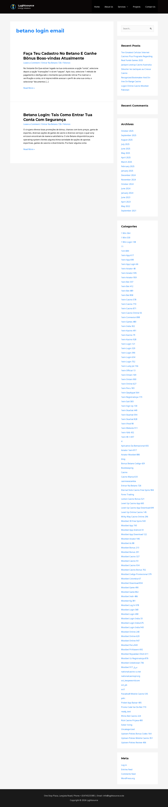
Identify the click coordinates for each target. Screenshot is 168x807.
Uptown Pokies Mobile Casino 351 (137, 738)
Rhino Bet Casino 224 (131, 716)
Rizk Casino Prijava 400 (132, 720)
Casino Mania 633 (129, 476)
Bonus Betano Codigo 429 (133, 463)
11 (122, 246)
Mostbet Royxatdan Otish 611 (134, 654)
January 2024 (127, 193)
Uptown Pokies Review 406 (133, 742)
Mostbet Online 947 (130, 640)
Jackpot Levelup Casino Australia (136, 64)
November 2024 (128, 179)
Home (97, 6)
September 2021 (128, 210)
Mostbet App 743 (129, 525)
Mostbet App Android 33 (132, 530)
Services (122, 6)
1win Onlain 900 (128, 379)
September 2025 (128, 135)
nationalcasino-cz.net (131, 671)
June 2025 (125, 148)
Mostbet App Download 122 (134, 534)
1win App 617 (127, 255)
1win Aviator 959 (129, 277)
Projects (136, 6)
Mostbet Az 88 (127, 543)
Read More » (29, 87)
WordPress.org (128, 778)
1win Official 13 (128, 370)
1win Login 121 (128, 344)
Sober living (126, 724)
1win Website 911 (129, 428)
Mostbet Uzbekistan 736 (132, 662)
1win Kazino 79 (128, 335)
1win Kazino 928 (128, 339)
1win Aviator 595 (129, 273)
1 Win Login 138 (128, 242)
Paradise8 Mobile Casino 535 (134, 693)
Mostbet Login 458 (129, 614)
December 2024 (128, 175)
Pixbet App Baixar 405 (131, 702)
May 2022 (125, 206)
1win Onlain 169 (128, 375)
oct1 (123, 689)
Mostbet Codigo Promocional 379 (136, 574)
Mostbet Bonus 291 (130, 552)
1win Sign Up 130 (129, 406)
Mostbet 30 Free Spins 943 (133, 521)
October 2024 (127, 184)
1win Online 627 (128, 383)
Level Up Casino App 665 (132, 503)
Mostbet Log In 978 (130, 605)
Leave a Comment (31, 62)
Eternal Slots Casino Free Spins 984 (137, 490)
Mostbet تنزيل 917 (129, 667)
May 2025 (125, 153)
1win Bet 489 (127, 290)
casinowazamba (128, 481)
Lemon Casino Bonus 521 (132, 499)
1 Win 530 (125, 237)
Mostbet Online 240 (130, 631)
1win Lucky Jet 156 (129, 366)
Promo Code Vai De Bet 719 (133, 707)
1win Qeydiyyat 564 (130, 392)
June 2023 (125, 197)
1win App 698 (127, 259)
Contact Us (150, 6)
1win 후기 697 (127, 437)
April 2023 (126, 201)
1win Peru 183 (127, 388)
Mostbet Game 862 (129, 592)
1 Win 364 (125, 233)
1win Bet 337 (127, 282)
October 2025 (127, 131)
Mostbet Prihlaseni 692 (132, 649)
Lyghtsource (26, 5)
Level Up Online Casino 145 (134, 512)
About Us (109, 6)
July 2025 (125, 144)
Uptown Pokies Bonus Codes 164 (136, 733)
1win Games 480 (128, 321)
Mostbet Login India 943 (132, 627)
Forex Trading (127, 494)
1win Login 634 (128, 357)
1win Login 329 (128, 348)
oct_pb (124, 685)
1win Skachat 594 (129, 414)
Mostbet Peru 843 (129, 645)
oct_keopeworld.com (130, 680)
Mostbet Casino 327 (130, 556)
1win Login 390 (128, 352)
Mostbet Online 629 (130, 636)
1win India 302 (128, 326)
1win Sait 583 (127, 401)
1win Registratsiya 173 (131, 397)
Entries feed (126, 769)
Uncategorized (128, 729)
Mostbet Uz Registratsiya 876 (134, 658)
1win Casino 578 (128, 299)
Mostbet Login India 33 (132, 618)
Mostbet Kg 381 (128, 600)
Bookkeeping (127, 468)
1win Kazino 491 (128, 330)
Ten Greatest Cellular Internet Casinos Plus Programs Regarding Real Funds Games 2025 (136, 56)
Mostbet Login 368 (129, 609)
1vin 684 (125, 251)
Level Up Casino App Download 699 (137, 507)
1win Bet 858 (127, 295)
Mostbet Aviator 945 (130, 538)
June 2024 (125, 188)
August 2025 (127, 139)
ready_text (126, 711)
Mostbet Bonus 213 (130, 547)
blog (123, 459)
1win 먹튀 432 (127, 432)
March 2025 (126, 162)
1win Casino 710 (128, 304)
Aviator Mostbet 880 (130, 454)
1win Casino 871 (128, 308)
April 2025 (126, 157)
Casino (124, 472)
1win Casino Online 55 (131, 313)
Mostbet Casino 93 (129, 561)
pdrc (123, 698)
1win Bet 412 (127, 286)
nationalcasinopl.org (130, 676)
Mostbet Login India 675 (132, 623)
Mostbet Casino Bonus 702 (133, 569)
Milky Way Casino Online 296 (134, 516)
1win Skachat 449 (129, 410)
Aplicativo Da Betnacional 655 (135, 445)
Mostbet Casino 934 (130, 565)
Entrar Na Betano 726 (51, 62)
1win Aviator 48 (128, 268)
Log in (124, 765)
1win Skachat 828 (129, 419)
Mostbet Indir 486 (129, 596)
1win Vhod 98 (127, 423)
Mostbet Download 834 (132, 583)
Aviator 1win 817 (129, 450)
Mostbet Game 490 (129, 587)
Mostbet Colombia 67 (131, 578)
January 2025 (127, 170)
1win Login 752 (128, 361)
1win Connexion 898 (130, 317)
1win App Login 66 (129, 264)
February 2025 (127, 166)
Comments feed (128, 774)
